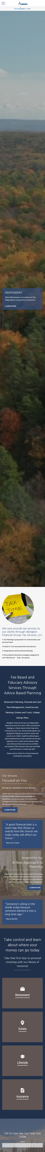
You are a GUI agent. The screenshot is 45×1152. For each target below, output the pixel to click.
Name (22, 1141)
